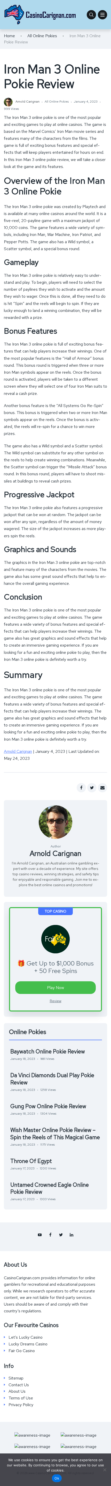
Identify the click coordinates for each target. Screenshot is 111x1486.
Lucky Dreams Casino (28, 1344)
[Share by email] (102, 787)
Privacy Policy (21, 1404)
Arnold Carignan (18, 751)
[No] (104, 1469)
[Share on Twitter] (92, 787)
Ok (56, 1478)
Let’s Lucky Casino (26, 1337)
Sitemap (16, 1378)
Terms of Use (21, 1398)
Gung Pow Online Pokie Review (48, 1106)
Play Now (55, 987)
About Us (17, 1391)
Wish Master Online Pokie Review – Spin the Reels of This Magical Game (55, 1134)
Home (9, 36)
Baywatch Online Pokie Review (47, 1051)
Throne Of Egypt (31, 1161)
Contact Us (19, 1385)
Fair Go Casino (22, 1350)
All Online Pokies (42, 36)
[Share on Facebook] (81, 787)
